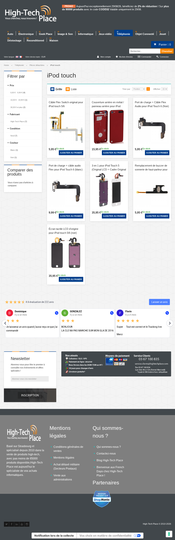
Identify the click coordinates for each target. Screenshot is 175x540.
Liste (74, 89)
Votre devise (30, 57)
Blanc (12, 150)
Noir (12, 157)
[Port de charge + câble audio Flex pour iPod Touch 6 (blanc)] (66, 190)
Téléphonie (19, 65)
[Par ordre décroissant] (148, 89)
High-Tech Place (17, 121)
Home (6, 65)
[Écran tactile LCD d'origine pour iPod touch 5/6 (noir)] (66, 253)
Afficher (156, 89)
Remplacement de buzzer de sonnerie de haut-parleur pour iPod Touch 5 (151, 169)
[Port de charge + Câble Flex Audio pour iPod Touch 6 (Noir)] (152, 126)
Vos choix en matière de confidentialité (105, 535)
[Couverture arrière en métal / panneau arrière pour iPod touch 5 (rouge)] (109, 126)
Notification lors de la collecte (54, 535)
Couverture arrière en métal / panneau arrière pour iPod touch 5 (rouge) (108, 106)
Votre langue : (9, 57)
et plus (16, 107)
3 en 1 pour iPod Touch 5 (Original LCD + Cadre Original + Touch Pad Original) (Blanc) (109, 169)
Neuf (12, 136)
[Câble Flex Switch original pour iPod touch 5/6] (66, 126)
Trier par (126, 89)
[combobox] (144, 51)
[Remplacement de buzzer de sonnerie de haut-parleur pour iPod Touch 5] (152, 190)
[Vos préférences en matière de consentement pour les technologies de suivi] (169, 534)
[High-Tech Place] (33, 14)
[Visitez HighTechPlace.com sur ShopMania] (102, 492)
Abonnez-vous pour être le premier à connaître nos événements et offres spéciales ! (28, 367)
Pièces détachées (37, 65)
